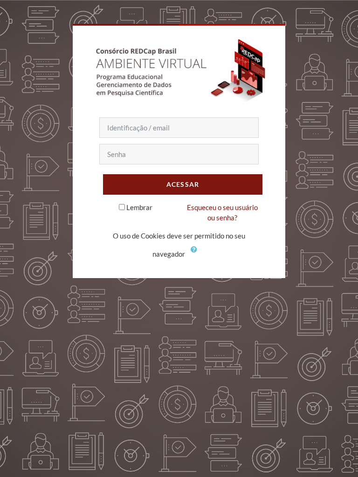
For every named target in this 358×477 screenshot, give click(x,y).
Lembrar (139, 207)
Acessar (183, 184)
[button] (195, 255)
